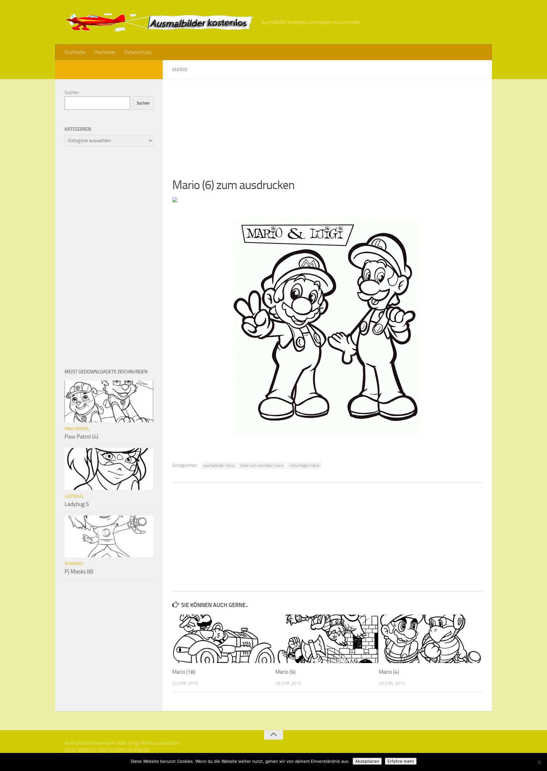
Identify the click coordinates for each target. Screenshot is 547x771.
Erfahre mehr (400, 761)
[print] (174, 200)
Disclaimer (105, 52)
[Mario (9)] (326, 639)
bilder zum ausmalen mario (261, 465)
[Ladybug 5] (109, 469)
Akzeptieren (367, 761)
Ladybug (74, 496)
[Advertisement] (327, 123)
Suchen (72, 92)
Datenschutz (137, 52)
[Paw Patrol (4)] (109, 401)
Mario (180, 69)
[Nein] (539, 762)
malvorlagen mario (304, 465)
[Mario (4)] (430, 639)
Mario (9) (285, 672)
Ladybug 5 (77, 504)
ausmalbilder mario (219, 465)
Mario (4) (389, 672)
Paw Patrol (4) (81, 436)
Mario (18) (183, 672)
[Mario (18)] (223, 639)
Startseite (74, 52)
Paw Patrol (77, 429)
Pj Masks (74, 563)
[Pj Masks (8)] (109, 536)
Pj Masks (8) (79, 571)
